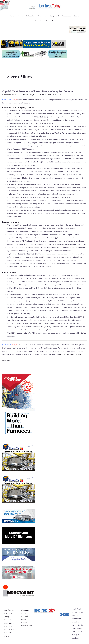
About (23, 613)
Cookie (24, 622)
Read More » (7, 360)
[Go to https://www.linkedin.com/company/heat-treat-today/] (61, 615)
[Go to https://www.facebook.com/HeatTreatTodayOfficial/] (64, 615)
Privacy (24, 619)
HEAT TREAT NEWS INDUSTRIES (47, 95)
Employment (26, 626)
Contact (24, 616)
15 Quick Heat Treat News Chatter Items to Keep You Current (37, 91)
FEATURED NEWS (24, 95)
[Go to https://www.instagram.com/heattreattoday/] (67, 615)
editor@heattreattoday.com (70, 354)
